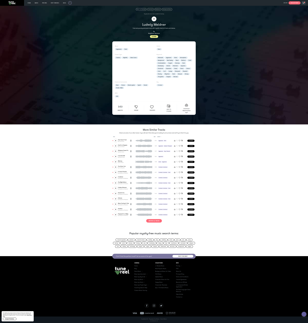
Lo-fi (165, 71)
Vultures (120, 198)
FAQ (177, 268)
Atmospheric (183, 57)
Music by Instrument (140, 274)
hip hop (116, 243)
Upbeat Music (159, 277)
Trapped (168, 76)
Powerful (185, 71)
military (124, 246)
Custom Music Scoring (140, 290)
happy (159, 243)
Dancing (177, 63)
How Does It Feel (122, 140)
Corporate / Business (161, 285)
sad (118, 246)
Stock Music (137, 271)
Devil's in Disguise (122, 145)
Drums (123, 85)
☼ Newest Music (159, 266)
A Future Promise (122, 171)
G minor (160, 85)
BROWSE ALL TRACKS (154, 221)
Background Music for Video (163, 271)
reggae (189, 246)
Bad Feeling (170, 60)
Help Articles (179, 294)
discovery (172, 246)
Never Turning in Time (123, 203)
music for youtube (121, 240)
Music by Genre (138, 282)
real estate (183, 243)
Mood (158, 136)
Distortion (175, 66)
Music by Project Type (140, 285)
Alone (175, 57)
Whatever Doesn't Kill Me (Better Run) (127, 150)
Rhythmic (167, 74)
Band (177, 60)
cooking (150, 240)
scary (189, 240)
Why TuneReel (55, 3)
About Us (178, 271)
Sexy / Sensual (167, 151)
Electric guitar (131, 85)
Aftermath (160, 57)
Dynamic (183, 66)
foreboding (151, 243)
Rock (159, 49)
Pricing (178, 266)
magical (155, 246)
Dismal (168, 66)
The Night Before (122, 182)
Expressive (168, 68)
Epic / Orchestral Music (161, 288)
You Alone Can (122, 166)
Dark (125, 49)
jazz (183, 240)
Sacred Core (121, 193)
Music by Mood (138, 279)
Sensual (180, 74)
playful (140, 246)
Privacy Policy (180, 274)
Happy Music (159, 282)
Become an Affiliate (181, 282)
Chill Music (158, 274)
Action (160, 161)
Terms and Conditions (182, 277)
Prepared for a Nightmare (124, 214)
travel (171, 240)
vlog (157, 240)
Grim (159, 71)
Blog (135, 268)
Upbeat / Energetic (168, 146)
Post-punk (177, 71)
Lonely (170, 71)
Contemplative (161, 63)
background (181, 246)
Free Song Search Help (140, 288)
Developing (160, 66)
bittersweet (163, 246)
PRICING (44, 3)
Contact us (179, 297)
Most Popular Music (160, 268)
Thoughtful (160, 76)
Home (136, 266)
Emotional (160, 68)
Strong (186, 74)
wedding (164, 240)
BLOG (64, 3)
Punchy (160, 74)
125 (117, 96)
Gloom (188, 68)
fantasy (138, 243)
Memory (120, 161)
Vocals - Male (119, 88)
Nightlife (125, 57)
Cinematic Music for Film (162, 279)
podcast (131, 240)
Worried (175, 76)
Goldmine (120, 177)
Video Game (133, 57)
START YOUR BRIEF (183, 256)
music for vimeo (141, 240)
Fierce (181, 68)
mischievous (174, 243)
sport (177, 240)
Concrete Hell (121, 155)
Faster (175, 68)
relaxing (130, 243)
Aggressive (118, 49)
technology (132, 246)
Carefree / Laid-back (163, 167)
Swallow (120, 208)
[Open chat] (304, 314)
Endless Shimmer (122, 187)
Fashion (118, 57)
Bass (117, 85)
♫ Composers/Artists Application (182, 286)
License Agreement (181, 279)
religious (191, 243)
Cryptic (170, 63)
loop (166, 243)
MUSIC (36, 3)
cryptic (147, 246)
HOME (29, 3)
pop (144, 243)
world (123, 243)
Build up (183, 60)
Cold (189, 60)
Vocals (145, 85)
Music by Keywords (139, 277)
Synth (139, 85)
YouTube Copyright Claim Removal (183, 290)
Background (161, 60)
